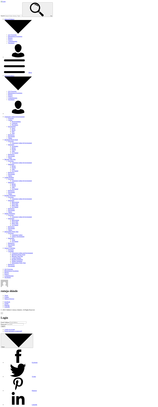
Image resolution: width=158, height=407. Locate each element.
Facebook (7, 302)
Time (13, 133)
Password (3, 324)
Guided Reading (16, 258)
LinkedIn (7, 307)
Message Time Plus (17, 256)
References (11, 135)
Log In (3, 326)
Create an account (9, 329)
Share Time (15, 205)
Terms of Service (9, 299)
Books (13, 130)
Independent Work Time (19, 263)
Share (3, 347)
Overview (11, 118)
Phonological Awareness (15, 36)
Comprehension (12, 41)
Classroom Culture (17, 235)
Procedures (15, 125)
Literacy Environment (18, 236)
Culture (10, 120)
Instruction (11, 144)
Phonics (10, 38)
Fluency (10, 39)
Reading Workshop (17, 259)
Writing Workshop (17, 261)
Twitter (6, 303)
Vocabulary (11, 43)
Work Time (15, 204)
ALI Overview (12, 35)
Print (13, 131)
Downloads (11, 136)
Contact (6, 297)
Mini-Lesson (15, 202)
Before (14, 148)
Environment (12, 126)
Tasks (13, 240)
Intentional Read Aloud (18, 254)
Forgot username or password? (13, 331)
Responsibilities (16, 121)
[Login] (18, 57)
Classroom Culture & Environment (22, 143)
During (14, 149)
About (6, 295)
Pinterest (6, 305)
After (13, 151)
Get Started (15, 153)
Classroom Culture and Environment (22, 253)
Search (3, 16)
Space (13, 128)
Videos (10, 138)
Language (14, 123)
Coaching (11, 251)
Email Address (5, 322)
